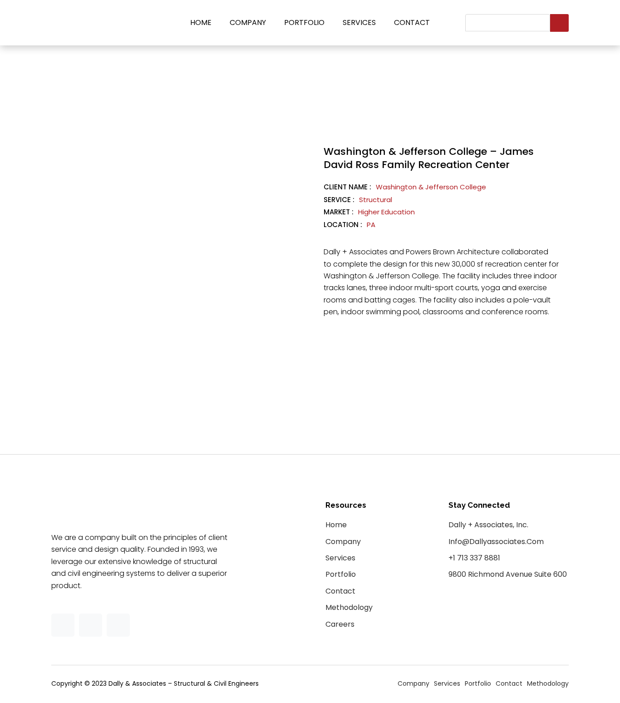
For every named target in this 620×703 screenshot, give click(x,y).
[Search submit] (559, 23)
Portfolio (304, 22)
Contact (412, 22)
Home (201, 22)
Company (248, 22)
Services (359, 22)
